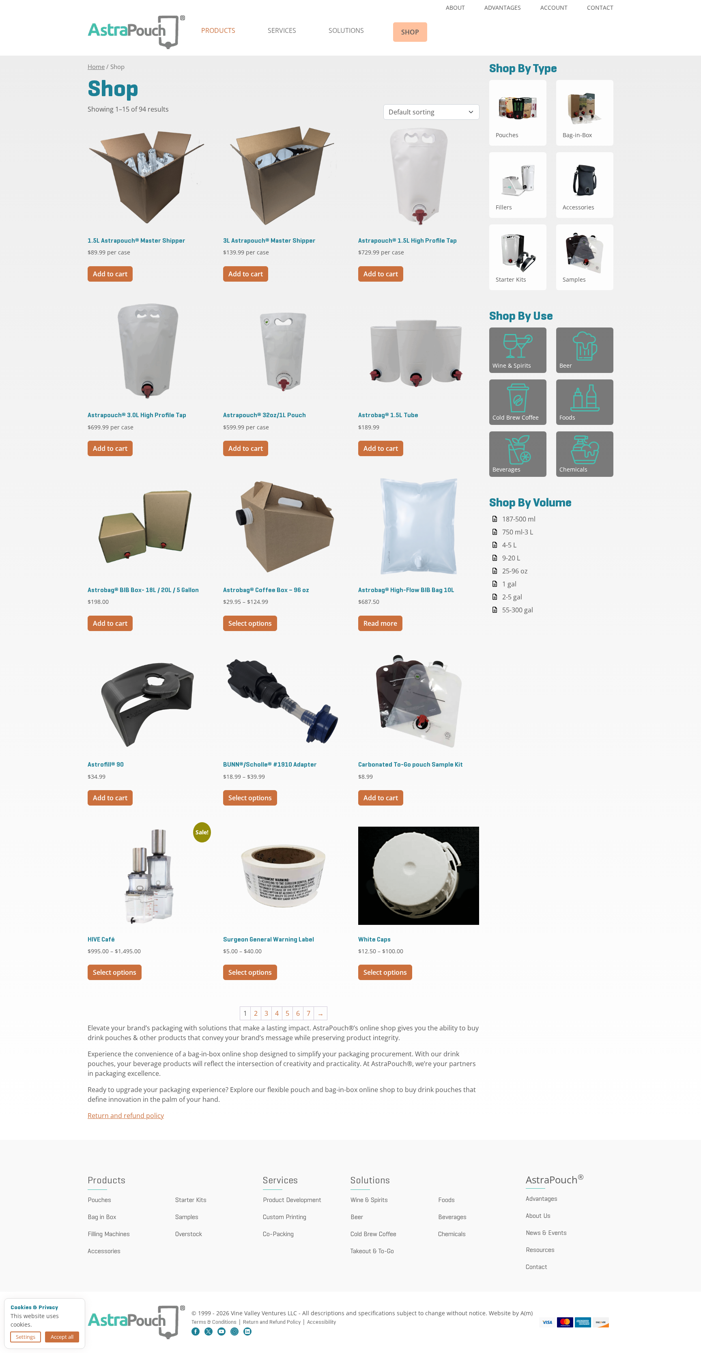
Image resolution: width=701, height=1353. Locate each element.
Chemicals (452, 1234)
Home (96, 66)
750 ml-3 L (517, 532)
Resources (540, 1250)
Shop (410, 32)
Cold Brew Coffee (373, 1234)
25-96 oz (515, 571)
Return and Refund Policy (272, 1322)
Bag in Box (102, 1217)
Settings (25, 1336)
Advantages (502, 7)
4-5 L (509, 545)
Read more (380, 623)
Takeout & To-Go (372, 1251)
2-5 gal (512, 596)
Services (282, 30)
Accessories (104, 1251)
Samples (186, 1217)
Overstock (188, 1234)
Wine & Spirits (369, 1200)
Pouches (99, 1200)
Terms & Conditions (214, 1322)
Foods (446, 1200)
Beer (356, 1217)
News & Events (546, 1233)
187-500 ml (518, 519)
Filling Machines (109, 1234)
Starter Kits (190, 1200)
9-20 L (511, 558)
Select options (250, 623)
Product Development (292, 1200)
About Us (538, 1216)
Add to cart (110, 273)
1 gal (509, 584)
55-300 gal (517, 609)
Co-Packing (278, 1234)
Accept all (62, 1336)
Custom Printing (284, 1217)
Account (554, 7)
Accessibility (321, 1322)
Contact (600, 7)
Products (218, 30)
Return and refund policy (126, 1115)
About (455, 7)
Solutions (346, 30)
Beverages (452, 1217)
